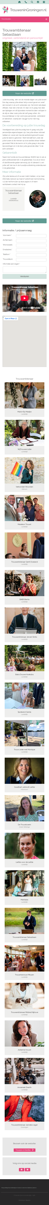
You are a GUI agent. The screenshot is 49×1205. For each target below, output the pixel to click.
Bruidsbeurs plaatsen (32, 1187)
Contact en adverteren (22, 1187)
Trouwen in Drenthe (23, 1150)
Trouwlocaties (6, 19)
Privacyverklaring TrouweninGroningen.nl (9, 1187)
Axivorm (28, 1200)
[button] (24, 80)
